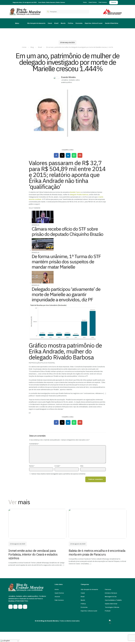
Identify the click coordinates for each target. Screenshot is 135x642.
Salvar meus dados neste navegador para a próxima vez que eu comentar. (58, 474)
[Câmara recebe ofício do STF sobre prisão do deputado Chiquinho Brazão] (43, 222)
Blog (32, 47)
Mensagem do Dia (110, 596)
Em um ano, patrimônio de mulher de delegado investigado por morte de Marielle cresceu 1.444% (79, 47)
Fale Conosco (59, 600)
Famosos (108, 589)
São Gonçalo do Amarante (89, 589)
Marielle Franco (75, 192)
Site (81, 466)
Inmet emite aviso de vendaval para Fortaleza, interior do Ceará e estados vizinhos (33, 554)
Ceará (83, 593)
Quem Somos (59, 593)
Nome (31, 466)
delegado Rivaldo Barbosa (79, 194)
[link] (37, 524)
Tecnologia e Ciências (112, 607)
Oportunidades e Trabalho (113, 600)
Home (24, 47)
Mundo (83, 600)
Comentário (34, 444)
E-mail (57, 466)
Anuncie (57, 596)
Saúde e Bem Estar (111, 603)
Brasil (40, 47)
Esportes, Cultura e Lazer (89, 611)
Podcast (107, 611)
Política (83, 603)
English (7, 641)
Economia (84, 607)
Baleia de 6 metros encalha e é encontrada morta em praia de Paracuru (97, 552)
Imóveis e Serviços (111, 593)
